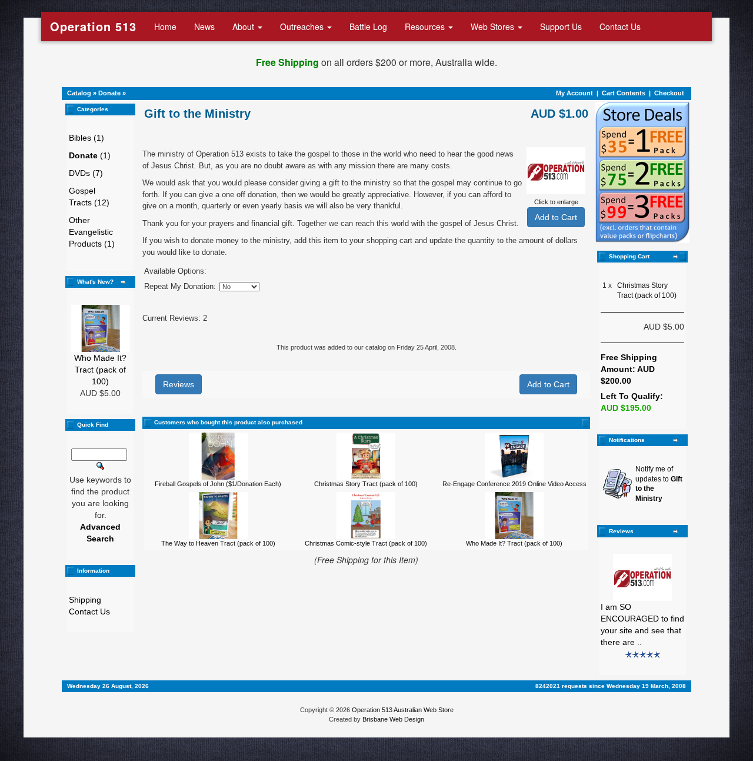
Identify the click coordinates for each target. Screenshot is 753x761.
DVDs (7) (86, 173)
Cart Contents (623, 93)
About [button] (244, 26)
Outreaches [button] (303, 26)
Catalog (79, 93)
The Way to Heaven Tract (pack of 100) (218, 543)
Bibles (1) (86, 137)
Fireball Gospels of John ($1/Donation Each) (218, 483)
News (204, 26)
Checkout (669, 93)
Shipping (85, 599)
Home (165, 26)
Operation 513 (93, 26)
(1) (90, 155)
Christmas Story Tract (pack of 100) (366, 483)
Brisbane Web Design (393, 719)
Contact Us (620, 26)
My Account (574, 93)
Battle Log (368, 26)
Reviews (178, 384)
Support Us (561, 26)
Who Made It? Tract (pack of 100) (100, 369)
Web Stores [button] (494, 26)
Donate (109, 93)
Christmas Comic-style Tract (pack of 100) (366, 543)
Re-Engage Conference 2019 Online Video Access (514, 483)
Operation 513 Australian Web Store (403, 709)
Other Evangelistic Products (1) (92, 231)
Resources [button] (426, 26)
